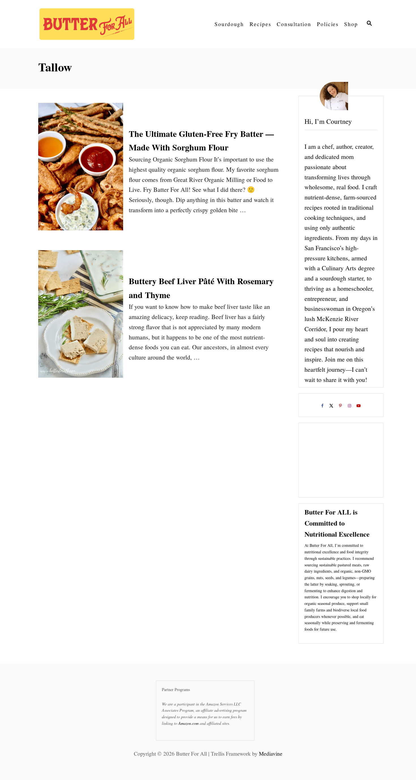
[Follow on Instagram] (350, 406)
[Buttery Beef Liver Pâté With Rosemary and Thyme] (80, 318)
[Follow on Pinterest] (341, 406)
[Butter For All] (89, 24)
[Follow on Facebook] (322, 406)
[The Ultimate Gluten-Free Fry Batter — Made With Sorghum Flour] (80, 171)
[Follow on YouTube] (359, 406)
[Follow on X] (331, 406)
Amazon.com (188, 723)
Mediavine (270, 753)
